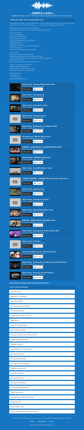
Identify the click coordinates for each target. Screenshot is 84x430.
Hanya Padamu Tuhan (17, 407)
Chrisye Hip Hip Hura (16, 392)
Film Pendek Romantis (17, 311)
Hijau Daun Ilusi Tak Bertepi (18, 296)
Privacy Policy (42, 421)
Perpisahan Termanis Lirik (18, 368)
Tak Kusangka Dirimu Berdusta (19, 387)
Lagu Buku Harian (15, 291)
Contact (51, 421)
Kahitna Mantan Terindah (17, 330)
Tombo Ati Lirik (14, 320)
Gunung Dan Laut (15, 402)
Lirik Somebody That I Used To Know (21, 349)
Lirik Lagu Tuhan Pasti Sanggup (19, 363)
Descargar (39, 120)
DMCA (32, 421)
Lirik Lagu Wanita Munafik (18, 359)
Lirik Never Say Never (16, 344)
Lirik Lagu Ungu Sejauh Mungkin (20, 306)
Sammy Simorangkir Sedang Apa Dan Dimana (24, 411)
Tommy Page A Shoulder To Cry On (20, 315)
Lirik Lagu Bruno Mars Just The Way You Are (23, 335)
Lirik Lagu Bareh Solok (17, 378)
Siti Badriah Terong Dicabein (18, 325)
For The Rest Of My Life (17, 373)
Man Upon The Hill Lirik (17, 354)
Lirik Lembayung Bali (16, 301)
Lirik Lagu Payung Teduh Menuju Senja (22, 397)
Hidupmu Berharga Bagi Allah (19, 339)
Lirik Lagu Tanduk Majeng (18, 383)
